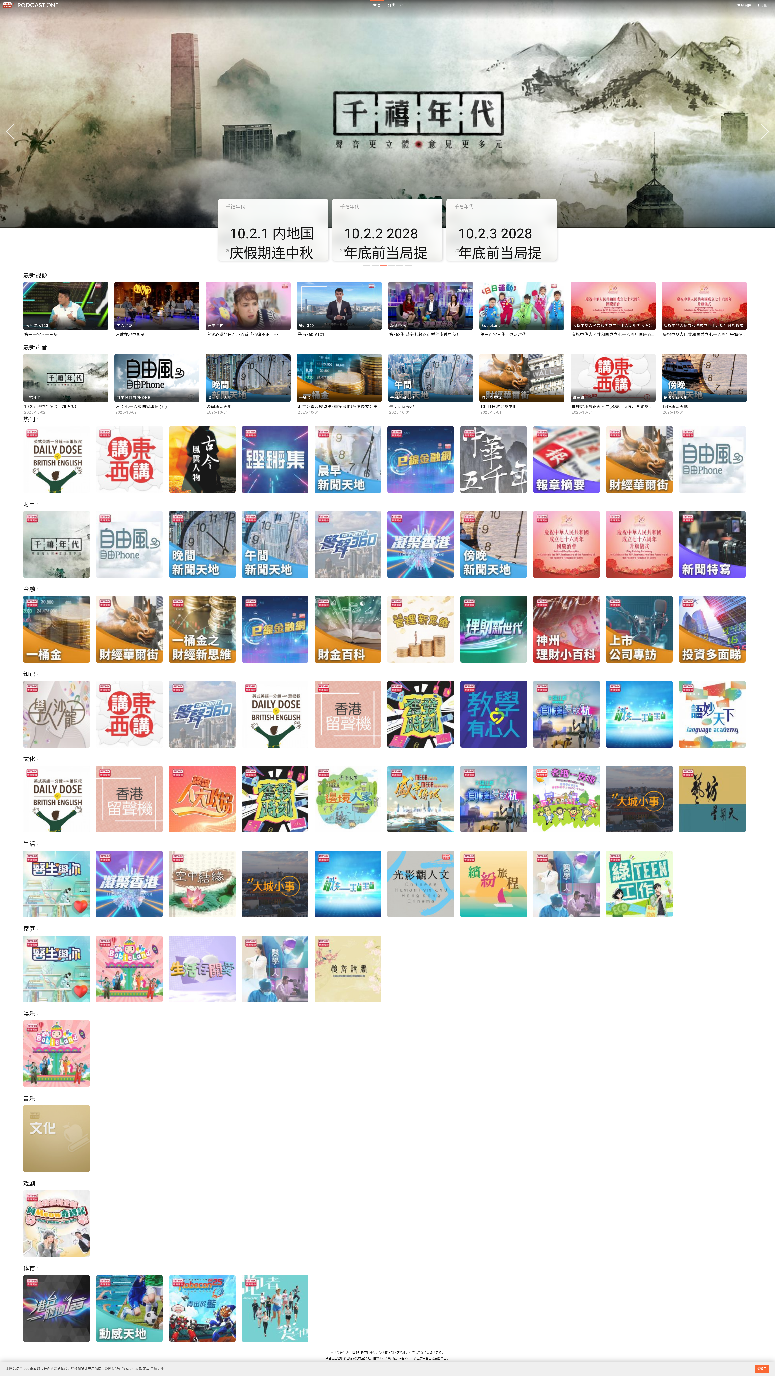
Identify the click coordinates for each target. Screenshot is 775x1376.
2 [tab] (375, 265)
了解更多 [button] (157, 1368)
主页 (377, 5)
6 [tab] (408, 265)
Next (765, 131)
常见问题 (744, 6)
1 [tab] (366, 265)
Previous (10, 131)
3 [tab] (383, 265)
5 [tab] (399, 265)
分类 (392, 5)
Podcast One (38, 5)
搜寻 (402, 5)
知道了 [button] (761, 1368)
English (764, 6)
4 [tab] (391, 265)
